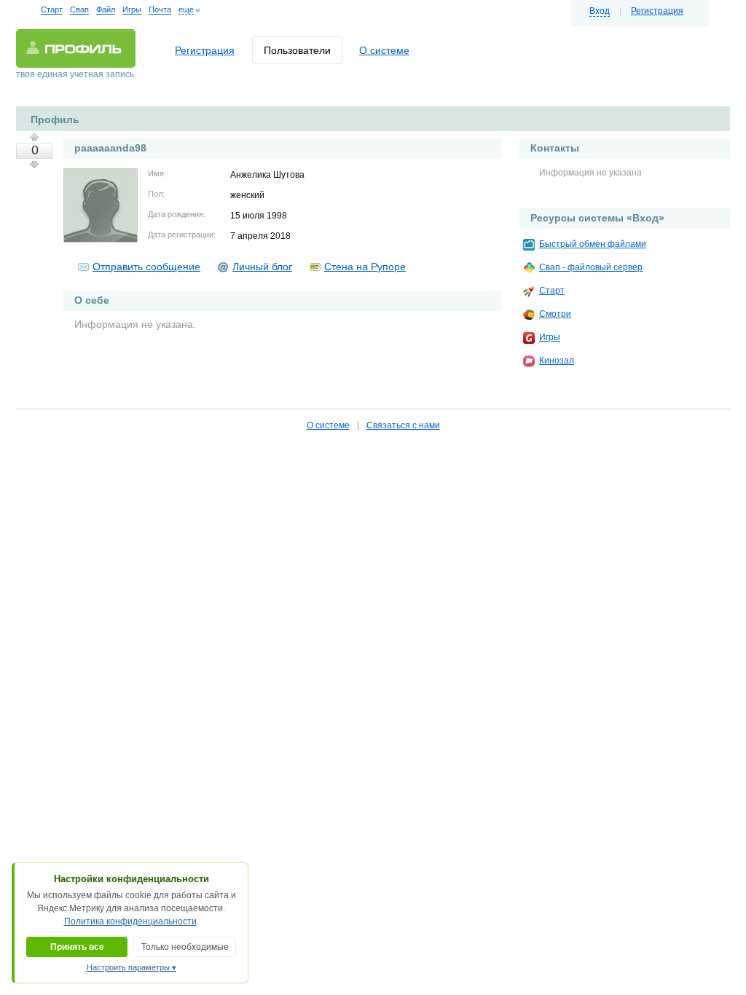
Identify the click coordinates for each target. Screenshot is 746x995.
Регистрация (657, 11)
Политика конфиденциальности (130, 921)
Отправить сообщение (146, 266)
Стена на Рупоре (365, 266)
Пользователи (297, 50)
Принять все (77, 947)
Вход (599, 11)
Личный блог (262, 266)
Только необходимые (185, 947)
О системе (384, 50)
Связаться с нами (403, 425)
